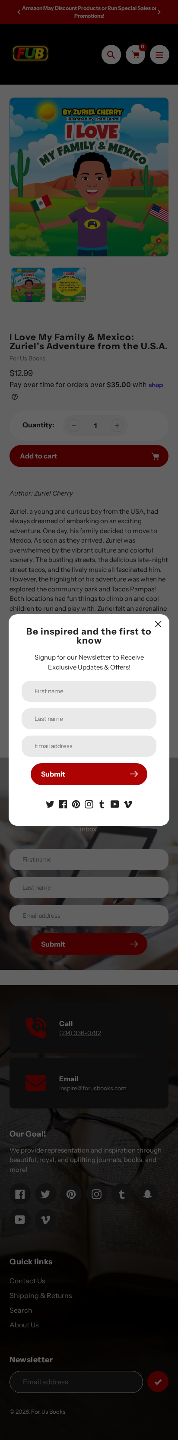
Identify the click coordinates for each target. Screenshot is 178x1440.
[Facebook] (63, 803)
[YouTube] (115, 803)
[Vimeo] (128, 803)
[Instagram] (89, 803)
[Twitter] (50, 803)
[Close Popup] (158, 624)
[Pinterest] (76, 803)
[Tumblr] (102, 803)
